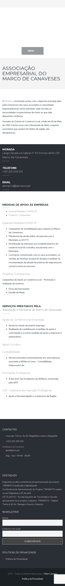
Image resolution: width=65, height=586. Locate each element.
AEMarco (8, 101)
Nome (5, 518)
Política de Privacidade (17, 559)
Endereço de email (11, 528)
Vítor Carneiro (50, 573)
